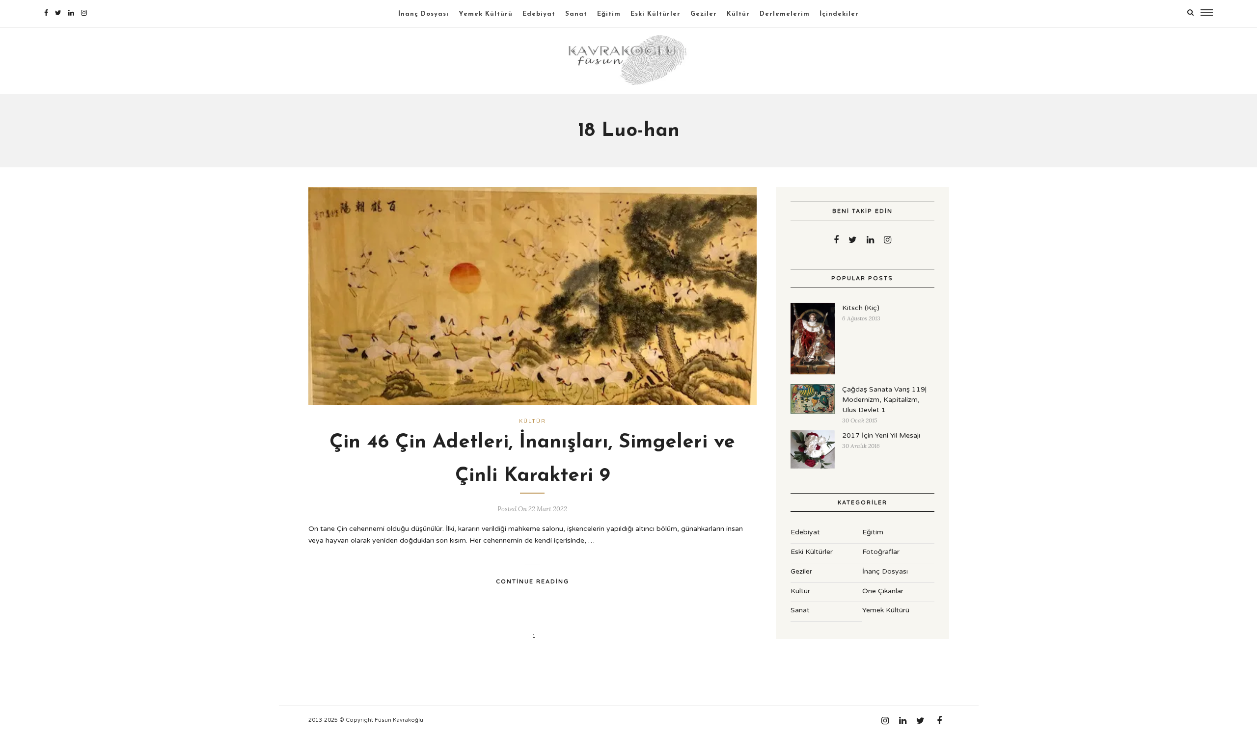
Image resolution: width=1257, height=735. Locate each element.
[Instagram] (84, 13)
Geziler (703, 14)
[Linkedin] (71, 13)
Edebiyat (538, 14)
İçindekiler (839, 14)
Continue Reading (532, 581)
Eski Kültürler (655, 14)
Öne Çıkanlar (882, 591)
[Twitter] (852, 240)
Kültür (738, 14)
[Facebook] (836, 240)
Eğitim (609, 14)
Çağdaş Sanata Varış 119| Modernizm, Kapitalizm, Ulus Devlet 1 (884, 399)
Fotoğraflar (881, 552)
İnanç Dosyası (423, 14)
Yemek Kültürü (486, 14)
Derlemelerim (785, 14)
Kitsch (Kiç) (860, 308)
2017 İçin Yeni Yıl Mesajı (881, 435)
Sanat (576, 14)
